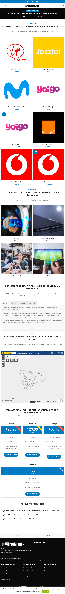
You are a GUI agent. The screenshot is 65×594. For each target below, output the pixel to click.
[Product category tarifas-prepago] (48, 223)
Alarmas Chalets (37, 549)
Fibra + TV (25, 576)
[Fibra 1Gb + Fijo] (48, 164)
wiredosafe (28, 16)
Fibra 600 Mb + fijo (48, 69)
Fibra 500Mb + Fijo (17, 144)
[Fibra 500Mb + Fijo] (16, 127)
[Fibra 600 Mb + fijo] (48, 52)
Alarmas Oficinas (5, 571)
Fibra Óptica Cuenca (32, 10)
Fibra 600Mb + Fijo (16, 182)
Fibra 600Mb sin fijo (16, 69)
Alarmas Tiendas (5, 576)
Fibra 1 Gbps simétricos (48, 144)
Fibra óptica (26, 573)
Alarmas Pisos (37, 546)
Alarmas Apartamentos (39, 558)
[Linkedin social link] (35, 1)
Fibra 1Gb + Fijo (48, 182)
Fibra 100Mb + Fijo (48, 107)
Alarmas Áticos (37, 555)
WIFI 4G (25, 579)
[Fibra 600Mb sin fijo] (16, 52)
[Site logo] (32, 5)
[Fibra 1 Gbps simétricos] (48, 127)
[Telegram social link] (37, 1)
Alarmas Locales (5, 579)
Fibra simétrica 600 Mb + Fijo (16, 107)
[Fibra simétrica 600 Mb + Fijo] (16, 89)
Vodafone (48, 535)
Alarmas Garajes (37, 561)
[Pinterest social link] (32, 1)
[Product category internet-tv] (48, 261)
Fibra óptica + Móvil (28, 571)
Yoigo (16, 535)
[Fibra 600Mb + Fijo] (16, 164)
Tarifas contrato (48, 568)
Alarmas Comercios (6, 568)
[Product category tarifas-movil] (16, 261)
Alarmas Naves (5, 573)
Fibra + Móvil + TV (27, 568)
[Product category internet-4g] (16, 223)
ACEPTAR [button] (46, 591)
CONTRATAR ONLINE (11, 455)
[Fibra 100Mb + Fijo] (48, 89)
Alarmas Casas (37, 552)
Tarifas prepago (48, 571)
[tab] (5, 303)
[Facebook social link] (28, 1)
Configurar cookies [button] (36, 591)
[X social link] (30, 1)
